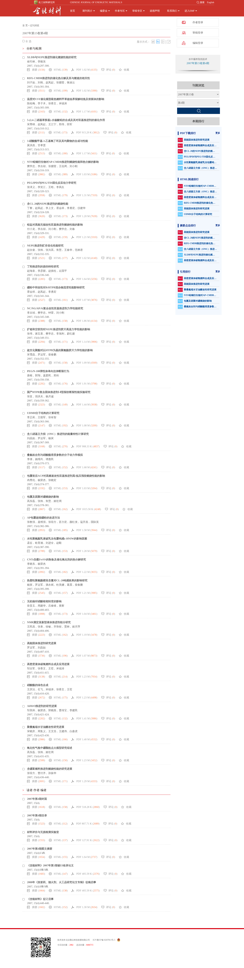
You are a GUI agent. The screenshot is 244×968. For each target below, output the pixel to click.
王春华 (68, 249)
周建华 (42, 605)
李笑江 (42, 187)
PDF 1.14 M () (86, 341)
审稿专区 (137, 10)
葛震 (69, 584)
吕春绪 (52, 605)
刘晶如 (31, 438)
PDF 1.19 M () (86, 634)
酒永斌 (50, 584)
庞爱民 (47, 375)
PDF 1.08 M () (86, 425)
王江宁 (52, 124)
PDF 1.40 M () (86, 739)
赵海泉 (31, 270)
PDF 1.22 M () (86, 572)
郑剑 (56, 375)
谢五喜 (39, 333)
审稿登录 (198, 32)
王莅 (51, 668)
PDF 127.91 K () (88, 840)
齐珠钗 (58, 626)
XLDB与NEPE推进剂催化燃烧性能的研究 (52, 57)
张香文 (52, 103)
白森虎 (74, 731)
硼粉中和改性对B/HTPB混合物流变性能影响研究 (56, 287)
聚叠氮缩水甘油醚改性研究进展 (45, 727)
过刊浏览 (34, 25)
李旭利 (60, 333)
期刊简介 (87, 10)
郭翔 (37, 375)
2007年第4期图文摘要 (39, 848)
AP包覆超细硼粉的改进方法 (43, 517)
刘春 (72, 229)
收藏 (126, 69)
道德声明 (155, 10)
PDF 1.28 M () (86, 551)
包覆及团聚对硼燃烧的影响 (43, 496)
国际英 (95, 522)
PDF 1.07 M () (86, 299)
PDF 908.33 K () (88, 446)
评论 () (110, 69)
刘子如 (31, 82)
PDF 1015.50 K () (88, 509)
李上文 (50, 208)
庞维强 (42, 522)
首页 (72, 10)
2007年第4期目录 (37, 815)
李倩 (29, 459)
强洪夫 (39, 396)
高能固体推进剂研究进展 (41, 643)
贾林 (67, 626)
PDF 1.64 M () (86, 279)
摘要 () (38, 69)
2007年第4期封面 (37, 798)
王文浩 (52, 731)
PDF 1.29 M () (86, 781)
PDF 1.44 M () (86, 404)
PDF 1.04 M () (86, 613)
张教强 (31, 522)
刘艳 (40, 82)
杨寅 (51, 438)
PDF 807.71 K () (87, 823)
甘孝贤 (42, 145)
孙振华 (52, 773)
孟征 (29, 542)
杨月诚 (50, 396)
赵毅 (59, 542)
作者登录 (198, 22)
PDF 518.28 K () (88, 807)
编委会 (103, 10)
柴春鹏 (52, 354)
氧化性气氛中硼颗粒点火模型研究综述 (49, 747)
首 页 (25, 25)
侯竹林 (31, 61)
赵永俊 (31, 249)
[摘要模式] (162, 42)
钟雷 (51, 312)
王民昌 (31, 626)
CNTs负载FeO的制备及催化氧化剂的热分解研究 (56, 559)
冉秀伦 (31, 480)
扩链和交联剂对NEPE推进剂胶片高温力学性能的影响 (58, 329)
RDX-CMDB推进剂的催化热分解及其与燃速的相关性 (58, 78)
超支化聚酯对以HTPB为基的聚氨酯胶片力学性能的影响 (60, 350)
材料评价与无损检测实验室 (43, 832)
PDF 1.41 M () (86, 718)
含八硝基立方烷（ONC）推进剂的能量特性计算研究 (58, 434)
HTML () (61, 69)
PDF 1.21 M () (86, 237)
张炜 (40, 249)
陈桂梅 (31, 103)
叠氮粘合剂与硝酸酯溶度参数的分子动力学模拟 (55, 454)
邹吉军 (31, 668)
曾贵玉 (31, 605)
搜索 (202, 2)
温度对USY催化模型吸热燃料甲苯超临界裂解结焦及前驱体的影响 (65, 99)
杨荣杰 (42, 480)
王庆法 (31, 689)
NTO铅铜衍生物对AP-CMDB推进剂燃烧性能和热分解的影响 (63, 161)
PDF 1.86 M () (86, 320)
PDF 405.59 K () (88, 873)
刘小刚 (74, 166)
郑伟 (61, 124)
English (210, 2)
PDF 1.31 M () (86, 195)
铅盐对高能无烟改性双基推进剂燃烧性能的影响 (55, 224)
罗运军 (42, 354)
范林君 (79, 249)
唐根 (29, 375)
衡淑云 (71, 82)
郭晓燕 (52, 710)
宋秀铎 (31, 124)
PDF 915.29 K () (87, 132)
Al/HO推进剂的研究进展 (42, 706)
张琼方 (52, 522)
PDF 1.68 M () (86, 467)
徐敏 (48, 626)
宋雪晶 (31, 354)
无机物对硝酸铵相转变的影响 (44, 601)
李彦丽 (42, 270)
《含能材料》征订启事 (40, 899)
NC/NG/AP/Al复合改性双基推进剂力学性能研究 (55, 308)
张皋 (40, 626)
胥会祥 (60, 208)
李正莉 (31, 417)
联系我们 (172, 10)
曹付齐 (42, 773)
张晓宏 (52, 480)
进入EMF (190, 10)
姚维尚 (39, 459)
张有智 (52, 417)
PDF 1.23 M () (86, 676)
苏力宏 (63, 522)
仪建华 (81, 208)
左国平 (63, 270)
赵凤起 (50, 82)
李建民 (74, 710)
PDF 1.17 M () (86, 111)
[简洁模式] (158, 42)
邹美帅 (31, 710)
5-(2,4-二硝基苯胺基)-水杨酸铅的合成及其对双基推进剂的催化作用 (66, 120)
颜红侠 (74, 522)
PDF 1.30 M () (86, 907)
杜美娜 (60, 584)
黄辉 (61, 605)
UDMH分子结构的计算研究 (43, 413)
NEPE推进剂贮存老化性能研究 (45, 245)
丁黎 (29, 208)
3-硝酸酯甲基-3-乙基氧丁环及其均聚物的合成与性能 (57, 141)
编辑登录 (198, 43)
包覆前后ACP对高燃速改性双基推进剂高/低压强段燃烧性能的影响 (66, 475)
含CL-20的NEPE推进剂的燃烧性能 (47, 203)
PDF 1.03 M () (86, 174)
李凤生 (60, 187)
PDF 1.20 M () (86, 216)
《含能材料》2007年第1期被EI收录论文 (50, 865)
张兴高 (50, 249)
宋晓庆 (31, 731)
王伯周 (63, 166)
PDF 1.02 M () (86, 69)
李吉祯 (42, 166)
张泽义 (31, 187)
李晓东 (42, 61)
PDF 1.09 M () (86, 362)
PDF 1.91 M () (86, 383)
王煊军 (42, 417)
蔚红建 (71, 333)
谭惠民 (50, 459)
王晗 (51, 187)
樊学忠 (31, 166)
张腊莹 (60, 82)
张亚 (29, 396)
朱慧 (59, 249)
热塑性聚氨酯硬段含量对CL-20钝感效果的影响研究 (57, 580)
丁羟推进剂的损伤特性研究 (43, 266)
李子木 (42, 103)
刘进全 (50, 542)
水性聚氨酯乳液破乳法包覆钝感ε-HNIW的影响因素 (57, 538)
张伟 (29, 333)
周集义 (42, 731)
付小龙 (31, 229)
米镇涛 (63, 103)
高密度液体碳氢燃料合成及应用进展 (48, 664)
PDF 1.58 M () (86, 530)
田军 (69, 124)
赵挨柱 (52, 270)
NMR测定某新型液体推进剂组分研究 (49, 622)
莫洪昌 (31, 145)
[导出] (168, 42)
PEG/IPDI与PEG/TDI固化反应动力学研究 (51, 182)
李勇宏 (71, 208)
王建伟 (63, 731)
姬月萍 (76, 626)
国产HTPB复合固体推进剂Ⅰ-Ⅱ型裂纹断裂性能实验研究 (58, 392)
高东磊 (31, 501)
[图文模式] (153, 42)
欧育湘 (39, 542)
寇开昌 (84, 522)
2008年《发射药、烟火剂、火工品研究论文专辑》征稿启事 (61, 882)
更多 (217, 133)
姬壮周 (58, 501)
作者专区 (120, 10)
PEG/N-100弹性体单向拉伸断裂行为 (48, 371)
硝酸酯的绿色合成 (37, 685)
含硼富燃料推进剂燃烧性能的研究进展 (49, 768)
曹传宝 (63, 710)
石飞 (40, 689)
